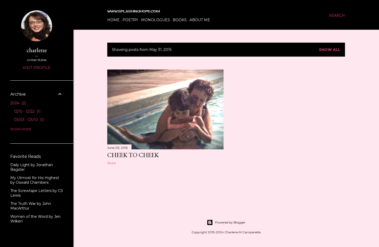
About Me (200, 20)
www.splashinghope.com (133, 11)
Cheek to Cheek (133, 155)
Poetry (130, 20)
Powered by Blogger (230, 222)
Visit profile (37, 67)
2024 (17, 103)
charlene (37, 50)
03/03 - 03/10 (28, 119)
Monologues (155, 20)
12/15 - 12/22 (26, 111)
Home (113, 20)
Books (180, 20)
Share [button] (111, 163)
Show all (329, 49)
